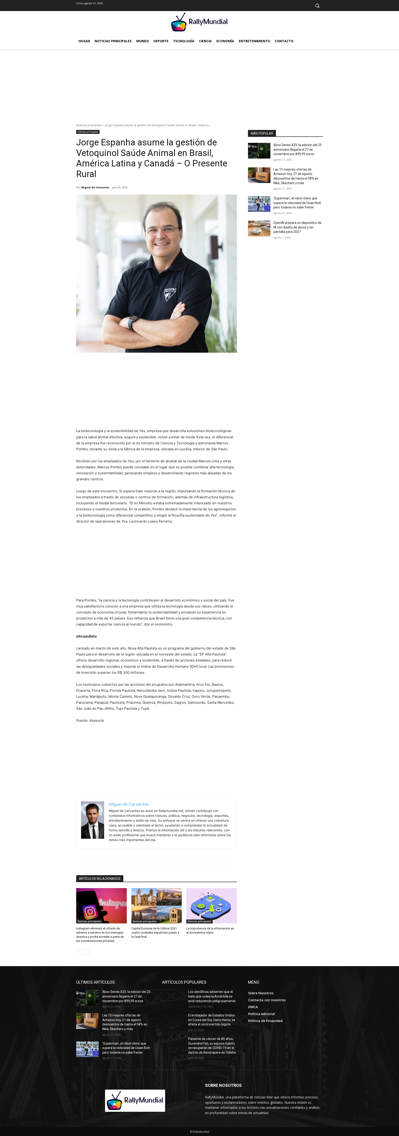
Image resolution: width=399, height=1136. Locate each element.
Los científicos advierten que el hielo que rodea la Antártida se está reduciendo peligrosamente (212, 996)
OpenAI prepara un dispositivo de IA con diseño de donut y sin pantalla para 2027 (297, 227)
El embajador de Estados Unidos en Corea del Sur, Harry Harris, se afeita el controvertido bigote (211, 1019)
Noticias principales (89, 125)
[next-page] (86, 952)
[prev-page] (79, 952)
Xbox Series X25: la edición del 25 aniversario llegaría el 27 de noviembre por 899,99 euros (297, 149)
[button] (317, 5)
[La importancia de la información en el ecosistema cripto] (211, 905)
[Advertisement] (199, 83)
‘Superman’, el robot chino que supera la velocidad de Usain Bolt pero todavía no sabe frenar (297, 202)
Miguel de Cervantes (95, 187)
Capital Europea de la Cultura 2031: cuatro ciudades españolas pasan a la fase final (155, 932)
